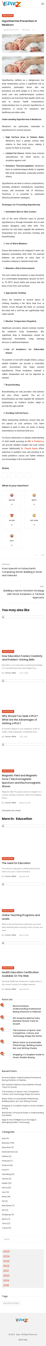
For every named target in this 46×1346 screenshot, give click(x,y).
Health (5, 1183)
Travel (4, 1228)
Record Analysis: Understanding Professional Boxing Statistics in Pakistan (27, 1009)
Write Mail (23, 1340)
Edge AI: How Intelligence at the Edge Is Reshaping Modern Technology (19, 1121)
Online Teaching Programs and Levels (21, 917)
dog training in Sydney (11, 1303)
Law (3, 1192)
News (4, 1196)
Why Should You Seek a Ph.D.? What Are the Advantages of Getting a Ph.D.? (20, 719)
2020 (6, 1275)
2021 (6, 1271)
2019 (6, 1280)
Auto (4, 1138)
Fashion (5, 1156)
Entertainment (8, 1152)
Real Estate (7, 1205)
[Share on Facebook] (5, 475)
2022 (6, 1266)
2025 (6, 1251)
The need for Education (16, 863)
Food (4, 1169)
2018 (6, 1285)
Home (4, 1187)
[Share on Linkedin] (28, 475)
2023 (6, 1261)
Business (5, 1143)
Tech (4, 1223)
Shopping (6, 1214)
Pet (3, 1201)
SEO (3, 1210)
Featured (6, 1161)
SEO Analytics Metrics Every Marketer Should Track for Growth (26, 1021)
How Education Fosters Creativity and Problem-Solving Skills (22, 657)
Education (7, 15)
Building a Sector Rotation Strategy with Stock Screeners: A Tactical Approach (23, 594)
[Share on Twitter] (12, 475)
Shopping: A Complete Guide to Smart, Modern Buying (28, 1056)
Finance (5, 1165)
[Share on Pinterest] (20, 475)
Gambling (6, 1174)
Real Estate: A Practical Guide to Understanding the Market (23, 1114)
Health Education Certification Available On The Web (20, 974)
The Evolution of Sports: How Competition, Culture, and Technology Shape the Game (27, 1033)
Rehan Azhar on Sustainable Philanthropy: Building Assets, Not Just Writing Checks (27, 1045)
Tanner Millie (10, 673)
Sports (5, 1219)
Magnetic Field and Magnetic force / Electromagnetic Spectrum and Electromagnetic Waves (21, 781)
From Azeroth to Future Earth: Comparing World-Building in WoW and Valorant (22, 572)
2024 (6, 1256)
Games (5, 1178)
